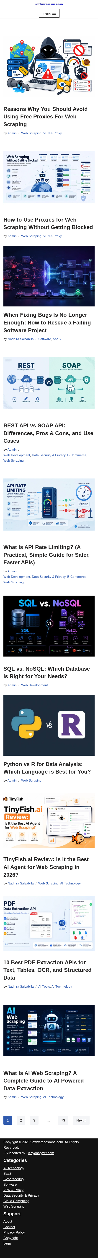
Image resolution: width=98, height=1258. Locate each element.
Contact (9, 1227)
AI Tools (44, 986)
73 (63, 1120)
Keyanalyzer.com (41, 1153)
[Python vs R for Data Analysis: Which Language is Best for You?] (49, 725)
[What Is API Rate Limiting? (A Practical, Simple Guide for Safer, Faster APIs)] (49, 504)
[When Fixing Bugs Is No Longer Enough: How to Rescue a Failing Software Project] (49, 276)
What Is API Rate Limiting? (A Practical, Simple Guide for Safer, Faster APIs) (46, 554)
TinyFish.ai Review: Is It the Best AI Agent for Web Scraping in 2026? (46, 867)
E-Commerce (76, 455)
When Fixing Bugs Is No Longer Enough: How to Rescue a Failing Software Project (47, 322)
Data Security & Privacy (48, 455)
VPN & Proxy (52, 133)
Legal (7, 1243)
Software (44, 339)
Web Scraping (31, 133)
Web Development (16, 455)
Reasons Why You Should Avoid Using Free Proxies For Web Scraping (45, 116)
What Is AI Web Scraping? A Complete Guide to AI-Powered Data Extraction (43, 1080)
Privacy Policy (14, 1232)
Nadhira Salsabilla (21, 339)
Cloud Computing (16, 1201)
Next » (81, 1120)
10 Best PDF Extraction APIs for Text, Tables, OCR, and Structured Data (47, 970)
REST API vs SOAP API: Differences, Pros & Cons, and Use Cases (48, 433)
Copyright (10, 1238)
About (7, 1221)
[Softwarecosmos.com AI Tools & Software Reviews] (49, 4)
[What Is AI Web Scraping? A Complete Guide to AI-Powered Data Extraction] (49, 1030)
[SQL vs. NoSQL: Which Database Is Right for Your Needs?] (49, 626)
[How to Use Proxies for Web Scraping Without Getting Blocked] (49, 177)
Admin (12, 133)
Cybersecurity (13, 1179)
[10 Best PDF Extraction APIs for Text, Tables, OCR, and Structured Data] (49, 923)
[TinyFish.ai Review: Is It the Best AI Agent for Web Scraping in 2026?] (49, 820)
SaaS (57, 339)
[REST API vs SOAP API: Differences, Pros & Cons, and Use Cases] (49, 383)
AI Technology (70, 883)
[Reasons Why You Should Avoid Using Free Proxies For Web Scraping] (49, 66)
